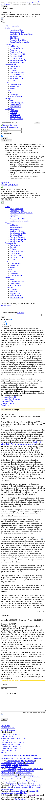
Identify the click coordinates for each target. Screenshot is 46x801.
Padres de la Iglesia (16, 76)
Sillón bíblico (14, 38)
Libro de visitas (15, 105)
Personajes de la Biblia (18, 40)
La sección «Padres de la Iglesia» (12, 742)
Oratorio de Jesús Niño (18, 54)
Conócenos (14, 111)
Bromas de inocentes (8, 730)
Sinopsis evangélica (17, 32)
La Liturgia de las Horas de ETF (12, 744)
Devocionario (14, 50)
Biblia (7, 28)
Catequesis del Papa (17, 72)
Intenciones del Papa (17, 62)
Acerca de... (9, 109)
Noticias (13, 92)
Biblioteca (13, 70)
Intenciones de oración (18, 60)
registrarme (5, 183)
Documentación (11, 64)
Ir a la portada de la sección (10, 399)
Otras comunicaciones (8, 750)
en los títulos (5, 320)
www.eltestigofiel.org (31, 795)
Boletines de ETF (16, 97)
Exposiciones (14, 86)
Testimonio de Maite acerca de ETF (13, 738)
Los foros (4, 740)
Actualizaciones (15, 117)
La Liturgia (14, 46)
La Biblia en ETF (7, 736)
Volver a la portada (12, 26)
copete (3, 324)
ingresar (3, 127)
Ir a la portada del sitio (9, 397)
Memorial (13, 113)
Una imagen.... (15, 94)
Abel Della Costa (20, 799)
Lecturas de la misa (16, 48)
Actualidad (9, 90)
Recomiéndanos (15, 107)
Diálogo (8, 99)
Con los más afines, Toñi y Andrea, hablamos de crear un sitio (21, 443)
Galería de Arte (15, 84)
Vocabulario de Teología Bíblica (21, 34)
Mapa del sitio (15, 115)
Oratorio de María (16, 56)
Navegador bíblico (16, 30)
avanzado (20, 313)
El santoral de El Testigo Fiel (11, 746)
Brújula (12, 80)
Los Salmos (14, 36)
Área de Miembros (16, 119)
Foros (12, 101)
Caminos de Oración (17, 52)
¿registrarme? (13, 127)
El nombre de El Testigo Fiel (11, 734)
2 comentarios (6, 306)
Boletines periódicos (8, 728)
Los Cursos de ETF (17, 74)
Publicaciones (15, 66)
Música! (13, 88)
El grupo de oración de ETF (11, 748)
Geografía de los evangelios (19, 42)
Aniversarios (5, 726)
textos (3, 322)
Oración (8, 44)
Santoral (13, 68)
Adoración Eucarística (17, 58)
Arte (6, 82)
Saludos (3, 753)
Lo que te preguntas (17, 103)
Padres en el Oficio (16, 78)
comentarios (5, 326)
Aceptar (4, 6)
